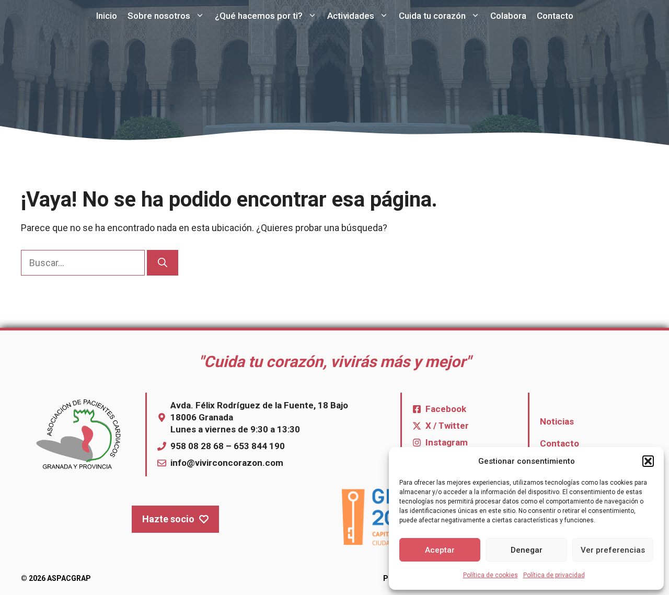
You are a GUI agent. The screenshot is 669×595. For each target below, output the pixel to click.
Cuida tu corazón (432, 15)
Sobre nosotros (159, 15)
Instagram (446, 442)
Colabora (508, 15)
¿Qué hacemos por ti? (259, 15)
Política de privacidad (554, 575)
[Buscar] (162, 263)
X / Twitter (447, 425)
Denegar (527, 550)
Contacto (555, 15)
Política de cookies (490, 575)
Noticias (557, 421)
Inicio (106, 15)
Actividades (350, 15)
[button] (648, 461)
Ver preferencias (613, 550)
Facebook (445, 409)
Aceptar (440, 550)
